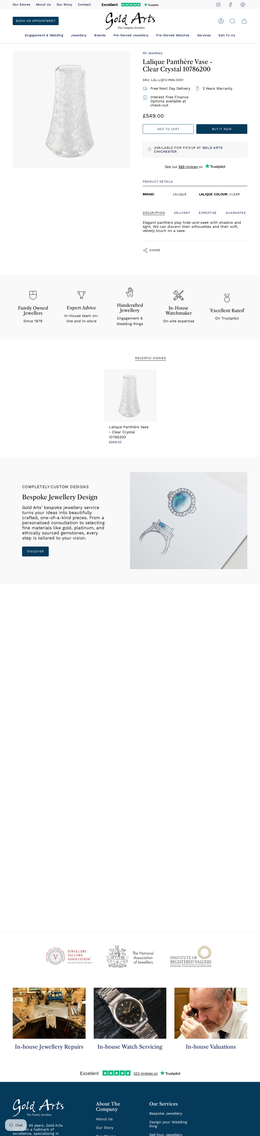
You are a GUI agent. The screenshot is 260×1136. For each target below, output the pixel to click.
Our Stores (21, 4)
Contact (84, 4)
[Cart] (244, 21)
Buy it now (222, 129)
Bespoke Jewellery (165, 1113)
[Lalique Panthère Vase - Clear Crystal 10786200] (130, 395)
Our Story (64, 4)
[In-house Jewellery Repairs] (49, 1013)
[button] (44, 35)
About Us (43, 4)
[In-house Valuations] (210, 1013)
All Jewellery (153, 53)
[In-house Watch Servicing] (130, 1013)
